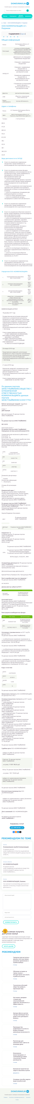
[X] (20, 832)
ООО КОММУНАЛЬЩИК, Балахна (14, 881)
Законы (5, 16)
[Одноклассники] (16, 832)
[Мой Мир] (18, 832)
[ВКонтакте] (14, 832)
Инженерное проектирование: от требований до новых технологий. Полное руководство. (20, 1056)
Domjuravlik (19, 3)
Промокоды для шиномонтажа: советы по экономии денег (21, 1042)
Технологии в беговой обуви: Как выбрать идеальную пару (20, 986)
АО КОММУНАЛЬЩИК (10, 864)
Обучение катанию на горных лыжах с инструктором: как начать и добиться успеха (21, 974)
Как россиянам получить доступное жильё (13, 933)
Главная (5, 1097)
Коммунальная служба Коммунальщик (16, 847)
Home (4, 23)
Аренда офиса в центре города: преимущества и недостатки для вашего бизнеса (21, 1015)
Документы (28, 16)
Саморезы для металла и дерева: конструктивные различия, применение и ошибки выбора (21, 960)
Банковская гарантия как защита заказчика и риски (21, 1069)
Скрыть (23, 34)
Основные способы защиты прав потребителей (21, 1080)
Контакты (28, 1097)
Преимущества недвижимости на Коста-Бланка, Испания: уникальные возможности (21, 1029)
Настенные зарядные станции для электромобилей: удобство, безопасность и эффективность (21, 1001)
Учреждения (13, 16)
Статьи (15, 965)
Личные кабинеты (20, 16)
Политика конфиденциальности (16, 1097)
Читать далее (8, 946)
